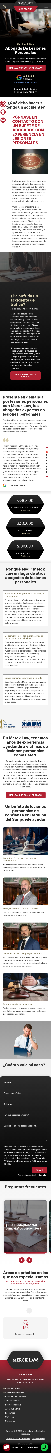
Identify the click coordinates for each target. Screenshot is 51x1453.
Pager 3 (3, 120)
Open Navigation (46, 6)
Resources (10, 1413)
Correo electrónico (12, 1093)
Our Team (9, 1417)
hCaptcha (42, 1175)
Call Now (33, 1447)
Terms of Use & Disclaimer (18, 1438)
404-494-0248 (5, 6)
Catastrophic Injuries (14, 1392)
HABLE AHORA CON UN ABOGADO (25, 68)
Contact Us (25, 9)
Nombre (7, 1082)
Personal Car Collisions (15, 1396)
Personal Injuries (12, 1388)
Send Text (17, 1447)
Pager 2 (3, 112)
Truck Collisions (12, 1401)
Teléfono (8, 1104)
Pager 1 (3, 104)
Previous (46, 447)
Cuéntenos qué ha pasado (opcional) (20, 1126)
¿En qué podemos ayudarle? (16, 1115)
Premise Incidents (13, 1405)
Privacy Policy (38, 1438)
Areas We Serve (12, 1409)
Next (46, 476)
